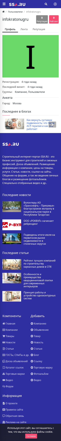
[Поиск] (46, 4)
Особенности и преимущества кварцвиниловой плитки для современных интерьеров (38, 280)
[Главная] (3, 11)
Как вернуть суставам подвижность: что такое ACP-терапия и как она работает (38, 125)
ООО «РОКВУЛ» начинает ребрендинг (39, 222)
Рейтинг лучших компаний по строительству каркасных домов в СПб (40, 263)
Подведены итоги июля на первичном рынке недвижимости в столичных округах (39, 239)
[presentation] (8, 125)
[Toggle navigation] (55, 4)
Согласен (31, 436)
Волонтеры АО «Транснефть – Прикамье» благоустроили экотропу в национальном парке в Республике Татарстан (39, 208)
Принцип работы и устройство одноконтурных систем (40, 295)
